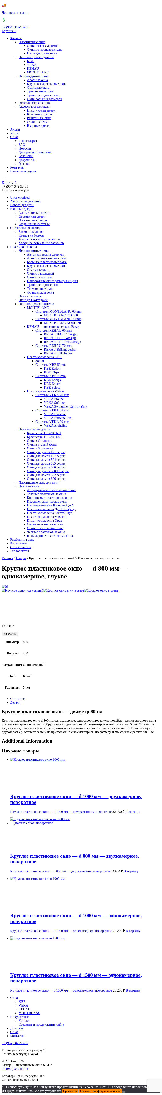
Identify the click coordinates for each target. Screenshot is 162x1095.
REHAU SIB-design (58, 353)
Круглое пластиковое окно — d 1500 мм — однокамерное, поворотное (61, 990)
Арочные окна (37, 80)
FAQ (22, 144)
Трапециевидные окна (43, 95)
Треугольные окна (40, 91)
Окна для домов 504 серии (46, 459)
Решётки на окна (39, 118)
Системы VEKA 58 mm (52, 410)
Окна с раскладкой (40, 273)
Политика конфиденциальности (100, 1091)
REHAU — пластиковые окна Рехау (53, 326)
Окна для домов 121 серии (46, 452)
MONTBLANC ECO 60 (61, 315)
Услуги (15, 133)
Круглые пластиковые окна (46, 84)
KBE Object (52, 372)
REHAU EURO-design (60, 338)
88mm (39, 361)
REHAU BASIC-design (60, 334)
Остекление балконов (34, 103)
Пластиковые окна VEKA (45, 391)
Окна (14, 998)
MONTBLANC (38, 72)
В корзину (9, 633)
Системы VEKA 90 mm (52, 421)
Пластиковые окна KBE (44, 357)
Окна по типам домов (42, 46)
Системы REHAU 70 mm (53, 345)
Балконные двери (39, 114)
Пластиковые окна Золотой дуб (49, 513)
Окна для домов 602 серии (46, 475)
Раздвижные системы (34, 224)
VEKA (32, 65)
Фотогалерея (28, 141)
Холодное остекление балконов (41, 243)
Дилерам (16, 1028)
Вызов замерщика (23, 171)
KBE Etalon (52, 368)
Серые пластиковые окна (45, 524)
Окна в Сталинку (39, 440)
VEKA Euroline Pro (57, 418)
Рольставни (18, 543)
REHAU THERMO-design (62, 342)
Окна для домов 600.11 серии (48, 471)
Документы (27, 160)
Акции (15, 129)
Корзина (9, 31)
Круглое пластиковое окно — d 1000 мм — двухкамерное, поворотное (61, 811)
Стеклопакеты (37, 122)
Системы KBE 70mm (50, 376)
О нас (14, 137)
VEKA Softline (54, 402)
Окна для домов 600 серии (46, 467)
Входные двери (38, 125)
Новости (25, 148)
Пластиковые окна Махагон (47, 516)
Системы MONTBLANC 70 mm (58, 319)
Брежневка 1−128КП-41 (44, 433)
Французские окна (40, 292)
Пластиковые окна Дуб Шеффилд (51, 509)
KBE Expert (52, 383)
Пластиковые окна (32, 42)
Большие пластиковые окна (47, 262)
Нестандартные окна (42, 53)
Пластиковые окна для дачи (38, 482)
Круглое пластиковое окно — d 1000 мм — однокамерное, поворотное (61, 931)
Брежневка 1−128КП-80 (44, 437)
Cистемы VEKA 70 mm (52, 395)
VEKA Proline (54, 399)
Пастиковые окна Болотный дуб (50, 505)
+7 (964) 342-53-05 (15, 27)
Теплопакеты (19, 551)
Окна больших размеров (44, 99)
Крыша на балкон (31, 235)
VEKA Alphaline (55, 425)
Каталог (16, 38)
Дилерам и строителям (35, 152)
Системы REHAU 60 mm (53, 330)
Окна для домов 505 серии (46, 463)
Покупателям (19, 1017)
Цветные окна (29, 486)
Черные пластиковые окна (46, 532)
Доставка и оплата (15, 12)
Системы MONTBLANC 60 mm (58, 311)
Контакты (17, 167)
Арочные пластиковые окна (47, 258)
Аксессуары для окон (34, 106)
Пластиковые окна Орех (44, 520)
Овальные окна (38, 87)
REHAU (33, 68)
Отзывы (24, 163)
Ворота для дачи (22, 205)
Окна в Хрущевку (40, 448)
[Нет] (124, 1092)
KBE (30, 61)
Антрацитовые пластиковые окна (51, 490)
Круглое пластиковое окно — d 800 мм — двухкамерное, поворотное (60, 871)
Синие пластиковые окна (45, 528)
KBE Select (52, 387)
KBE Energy (52, 380)
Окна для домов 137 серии (46, 456)
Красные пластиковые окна (47, 501)
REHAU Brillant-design (60, 349)
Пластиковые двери (41, 110)
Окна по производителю (44, 49)
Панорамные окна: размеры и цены (52, 281)
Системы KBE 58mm (50, 364)
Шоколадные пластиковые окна (50, 535)
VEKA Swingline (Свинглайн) (65, 406)
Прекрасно (70, 1091)
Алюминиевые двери (34, 212)
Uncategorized (20, 197)
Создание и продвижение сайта (41, 1024)
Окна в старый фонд (42, 444)
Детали (15, 702)
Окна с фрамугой (39, 277)
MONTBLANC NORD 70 (62, 323)
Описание (17, 699)
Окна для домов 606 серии (46, 478)
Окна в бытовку (30, 296)
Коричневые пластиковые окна (49, 497)
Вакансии (26, 156)
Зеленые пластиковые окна (46, 494)
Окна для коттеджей (33, 300)
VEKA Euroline (55, 414)
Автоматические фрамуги (45, 254)
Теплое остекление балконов (39, 239)
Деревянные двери (32, 216)
